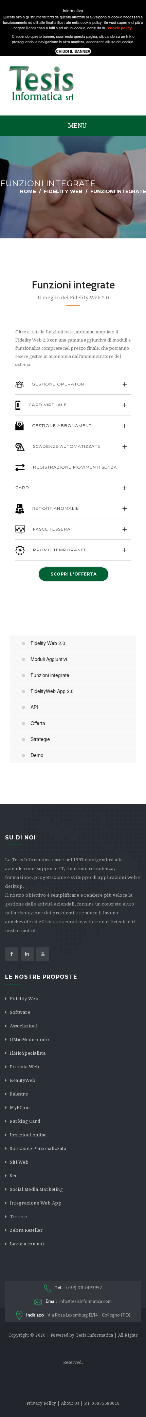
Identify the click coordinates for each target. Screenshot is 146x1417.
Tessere (18, 1216)
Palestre (19, 1094)
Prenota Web (24, 1066)
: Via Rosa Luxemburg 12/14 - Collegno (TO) (78, 1315)
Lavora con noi (27, 1243)
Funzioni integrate (50, 675)
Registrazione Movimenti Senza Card (66, 477)
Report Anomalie (55, 508)
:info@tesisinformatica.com (78, 1301)
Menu (76, 125)
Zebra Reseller (26, 1230)
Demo (37, 755)
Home (28, 191)
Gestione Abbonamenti (62, 425)
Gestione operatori (58, 384)
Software (20, 1012)
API (34, 707)
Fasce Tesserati (53, 529)
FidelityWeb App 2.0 (52, 691)
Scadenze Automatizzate (66, 446)
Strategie (40, 739)
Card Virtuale (47, 404)
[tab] (73, 384)
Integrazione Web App (35, 1203)
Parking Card (25, 1121)
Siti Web (19, 1162)
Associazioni (23, 1025)
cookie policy (120, 27)
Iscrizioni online (28, 1134)
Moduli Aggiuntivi (49, 659)
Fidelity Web (63, 191)
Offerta (38, 723)
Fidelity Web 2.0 (48, 643)
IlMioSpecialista (27, 1053)
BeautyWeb (23, 1080)
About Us (70, 1403)
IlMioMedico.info (29, 1039)
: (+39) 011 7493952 (78, 1287)
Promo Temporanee (59, 549)
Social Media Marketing (36, 1189)
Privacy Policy (41, 1403)
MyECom (20, 1107)
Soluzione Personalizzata (38, 1148)
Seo (14, 1175)
